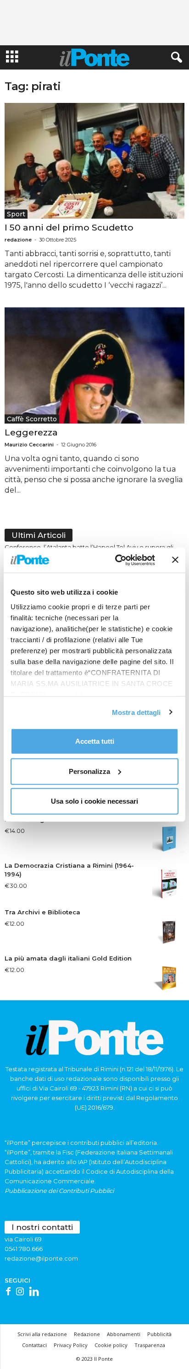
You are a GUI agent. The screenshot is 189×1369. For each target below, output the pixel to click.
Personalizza (89, 771)
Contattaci (34, 1345)
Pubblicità (159, 1334)
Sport (16, 214)
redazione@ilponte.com (41, 1258)
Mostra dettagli (136, 712)
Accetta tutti (94, 741)
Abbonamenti (123, 1334)
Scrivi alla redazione (42, 1334)
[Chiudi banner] (175, 560)
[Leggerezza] (94, 365)
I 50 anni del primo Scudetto (69, 227)
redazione (18, 239)
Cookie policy (111, 1345)
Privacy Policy (71, 1345)
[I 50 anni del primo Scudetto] (94, 161)
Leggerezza (31, 432)
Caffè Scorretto (32, 419)
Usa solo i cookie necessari (94, 801)
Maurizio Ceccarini (29, 444)
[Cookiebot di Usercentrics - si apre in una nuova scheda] (117, 560)
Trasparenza (149, 1345)
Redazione (87, 1334)
